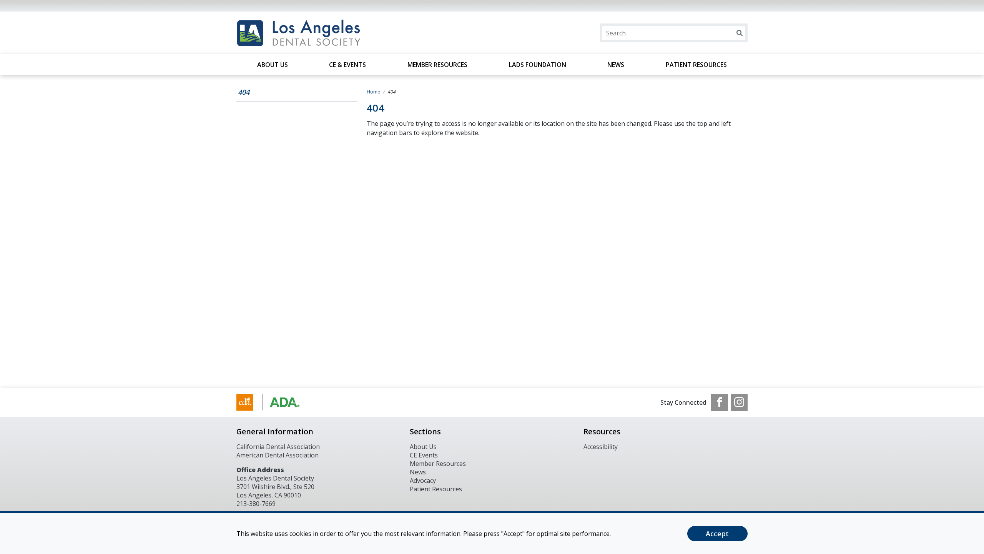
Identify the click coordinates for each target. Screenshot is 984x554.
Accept (717, 533)
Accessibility (600, 446)
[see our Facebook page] (719, 402)
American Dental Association (277, 455)
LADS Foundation (537, 64)
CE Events (424, 455)
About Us (272, 64)
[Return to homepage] (335, 33)
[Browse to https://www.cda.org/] (275, 402)
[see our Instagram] (739, 402)
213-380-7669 (256, 503)
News (615, 64)
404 (243, 92)
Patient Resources (696, 64)
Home (373, 91)
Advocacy (423, 480)
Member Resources (437, 64)
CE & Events (347, 64)
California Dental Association (278, 446)
